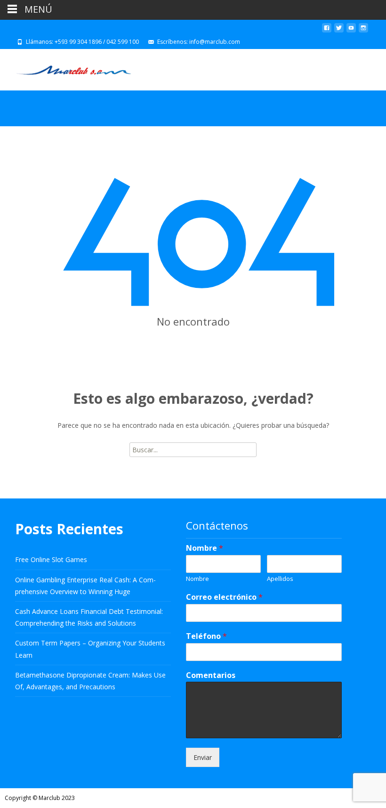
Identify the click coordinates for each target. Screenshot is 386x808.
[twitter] (339, 31)
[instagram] (363, 31)
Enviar (202, 757)
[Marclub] (66, 68)
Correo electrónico (224, 597)
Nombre (204, 548)
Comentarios (210, 675)
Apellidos (280, 579)
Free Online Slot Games (51, 559)
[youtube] (351, 31)
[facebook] (326, 31)
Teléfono (206, 636)
